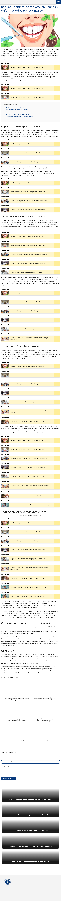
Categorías (4, 894)
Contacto (4, 898)
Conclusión (9, 119)
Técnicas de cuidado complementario (17, 114)
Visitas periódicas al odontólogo (15, 112)
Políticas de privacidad (7, 896)
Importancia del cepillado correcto (16, 107)
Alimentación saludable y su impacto (17, 110)
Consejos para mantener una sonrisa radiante (19, 116)
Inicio (2, 892)
